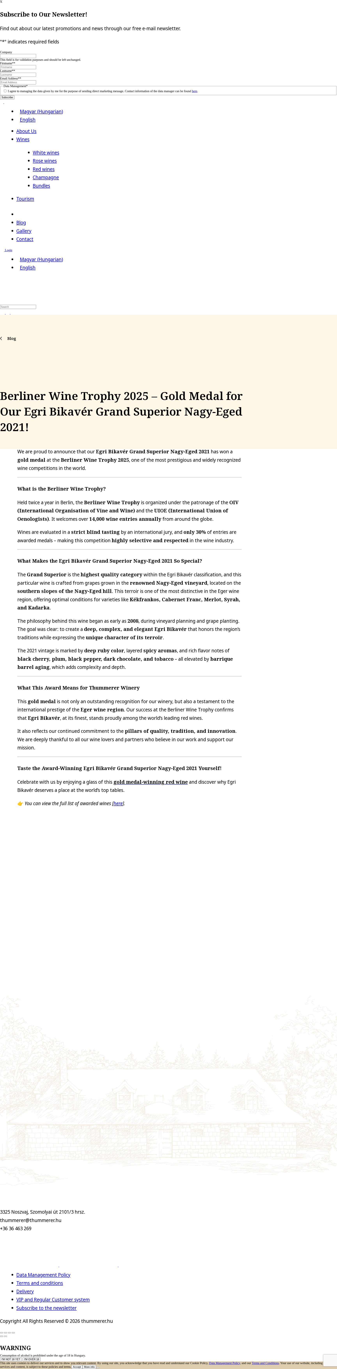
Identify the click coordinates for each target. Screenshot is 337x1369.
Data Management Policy (43, 1274)
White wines (46, 152)
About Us (26, 131)
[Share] (5, 1332)
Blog (21, 222)
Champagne (46, 177)
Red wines (44, 169)
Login (8, 250)
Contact (24, 239)
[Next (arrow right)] (5, 1336)
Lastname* (7, 71)
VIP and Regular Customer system (53, 1299)
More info (89, 1366)
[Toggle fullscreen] (9, 1332)
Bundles (41, 185)
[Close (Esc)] (1, 1332)
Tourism (25, 198)
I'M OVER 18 (31, 1359)
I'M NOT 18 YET (11, 1359)
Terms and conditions (39, 1283)
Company (6, 52)
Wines (22, 139)
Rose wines (45, 160)
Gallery (23, 230)
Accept (77, 1366)
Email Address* (10, 78)
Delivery (25, 1291)
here (194, 91)
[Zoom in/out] (13, 1332)
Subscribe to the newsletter (46, 1307)
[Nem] (97, 1367)
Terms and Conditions (265, 1363)
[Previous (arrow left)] (1, 1336)
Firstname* (7, 63)
